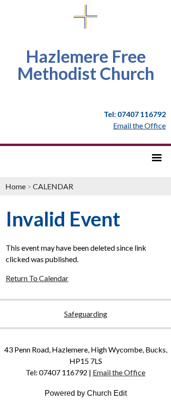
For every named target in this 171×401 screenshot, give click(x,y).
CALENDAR (53, 186)
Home (15, 186)
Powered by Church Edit (86, 393)
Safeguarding (85, 313)
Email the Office (119, 372)
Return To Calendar (37, 278)
